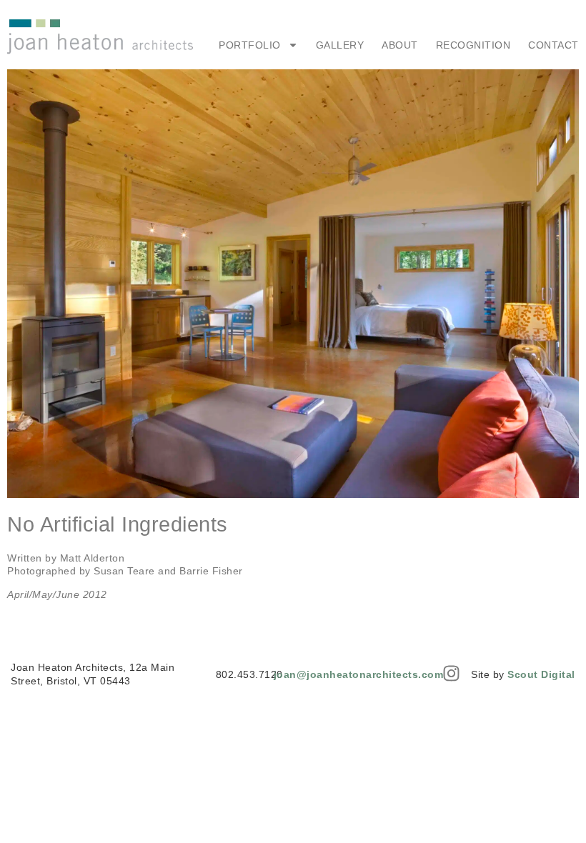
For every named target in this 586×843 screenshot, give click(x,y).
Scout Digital (541, 674)
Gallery (340, 45)
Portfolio (250, 45)
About (400, 45)
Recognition (473, 45)
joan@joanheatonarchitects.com (359, 674)
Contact (553, 45)
